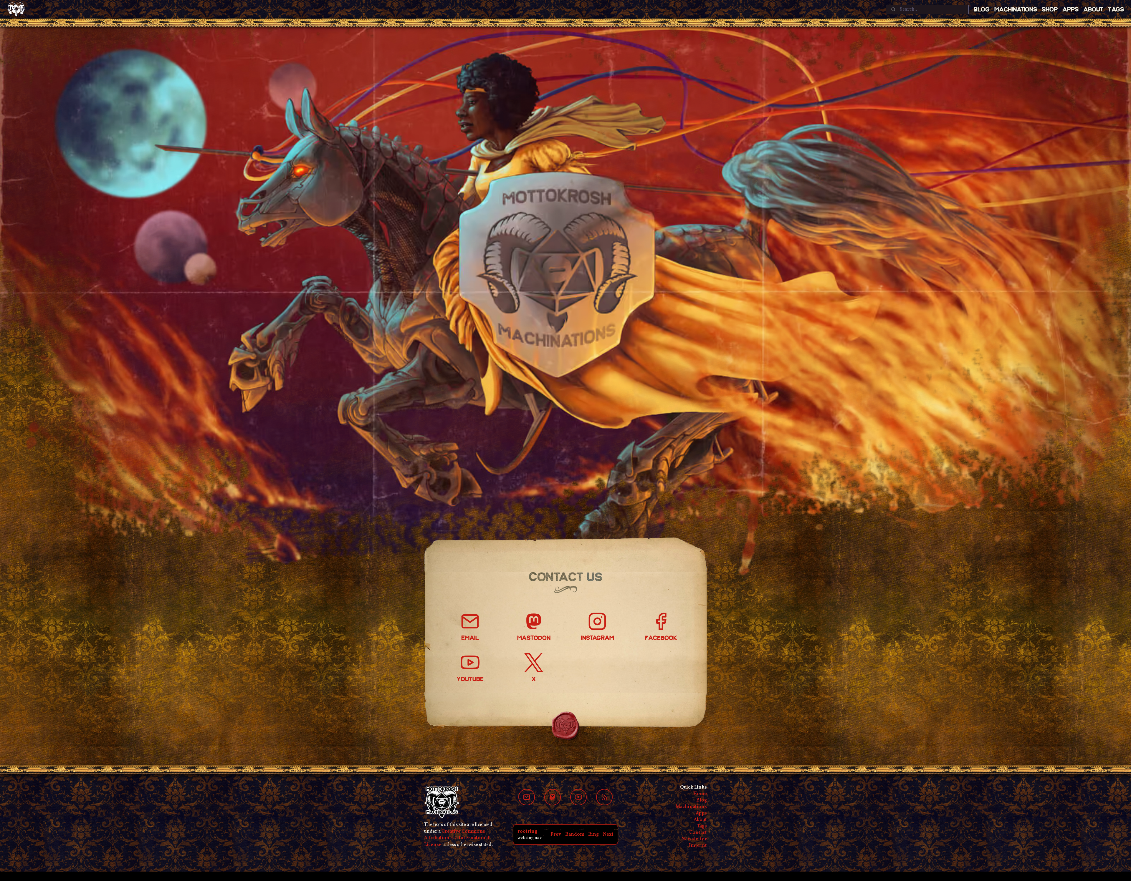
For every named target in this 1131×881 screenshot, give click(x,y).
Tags (1116, 10)
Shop (1050, 10)
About (1093, 10)
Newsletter (694, 839)
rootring (527, 831)
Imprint (698, 845)
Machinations (1015, 10)
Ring (593, 834)
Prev (555, 834)
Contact (698, 832)
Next (608, 834)
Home (700, 794)
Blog (981, 10)
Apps (1070, 10)
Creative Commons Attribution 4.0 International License (457, 838)
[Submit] (893, 9)
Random (574, 834)
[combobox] (927, 9)
